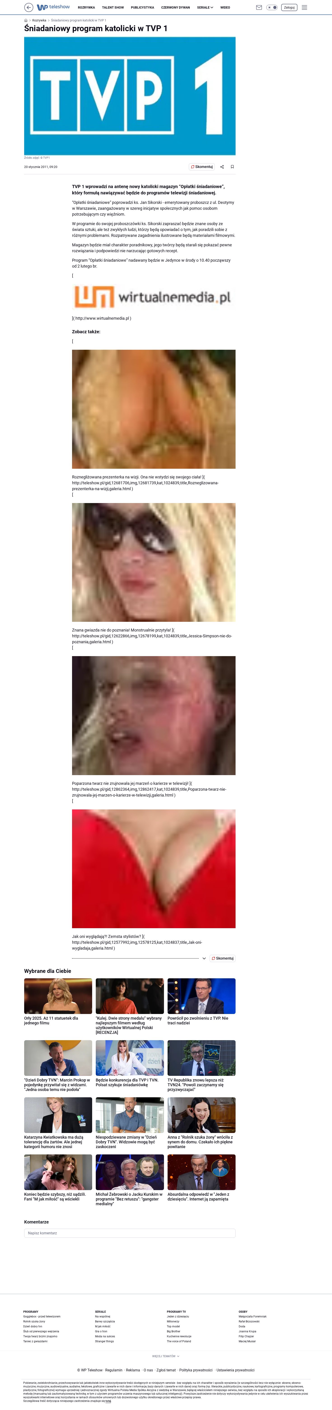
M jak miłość (102, 1326)
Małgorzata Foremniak (253, 1316)
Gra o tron (101, 1331)
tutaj (108, 1401)
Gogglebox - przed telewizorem (42, 1316)
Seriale (203, 7)
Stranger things (104, 1341)
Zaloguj (289, 7)
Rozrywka (86, 7)
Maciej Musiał (247, 1341)
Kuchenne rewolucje (179, 1336)
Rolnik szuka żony (34, 1321)
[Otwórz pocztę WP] (259, 7)
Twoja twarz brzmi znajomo (40, 1336)
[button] (272, 7)
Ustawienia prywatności (235, 1370)
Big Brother (173, 1331)
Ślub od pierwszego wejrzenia (41, 1331)
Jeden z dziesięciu (178, 1316)
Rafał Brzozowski (249, 1321)
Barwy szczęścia (105, 1321)
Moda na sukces (105, 1336)
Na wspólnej (102, 1316)
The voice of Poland (179, 1341)
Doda (242, 1326)
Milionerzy (173, 1321)
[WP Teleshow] (57, 7)
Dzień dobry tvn (32, 1326)
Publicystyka (142, 7)
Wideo (225, 7)
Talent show (113, 7)
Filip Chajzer (246, 1336)
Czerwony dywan (175, 7)
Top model (173, 1326)
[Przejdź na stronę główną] (28, 11)
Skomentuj (204, 167)
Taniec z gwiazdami (35, 1341)
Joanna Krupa (247, 1331)
